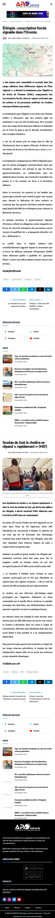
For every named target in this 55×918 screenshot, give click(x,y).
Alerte (6, 279)
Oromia (37, 279)
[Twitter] (14, 899)
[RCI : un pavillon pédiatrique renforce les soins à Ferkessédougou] (7, 384)
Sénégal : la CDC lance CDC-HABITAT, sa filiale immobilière (39, 306)
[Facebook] (4, 899)
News (7, 907)
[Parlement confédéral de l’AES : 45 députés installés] (7, 410)
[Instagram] (9, 899)
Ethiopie (28, 279)
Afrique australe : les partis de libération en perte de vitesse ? (14, 699)
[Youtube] (19, 899)
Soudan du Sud (32, 672)
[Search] (51, 4)
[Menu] (4, 4)
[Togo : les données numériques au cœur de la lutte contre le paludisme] (7, 359)
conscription (16, 279)
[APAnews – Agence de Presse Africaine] (27, 4)
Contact (38, 907)
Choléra (15, 672)
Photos (17, 907)
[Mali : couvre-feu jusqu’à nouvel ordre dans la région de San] (7, 397)
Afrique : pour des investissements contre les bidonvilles (39, 699)
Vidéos (27, 907)
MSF (22, 672)
